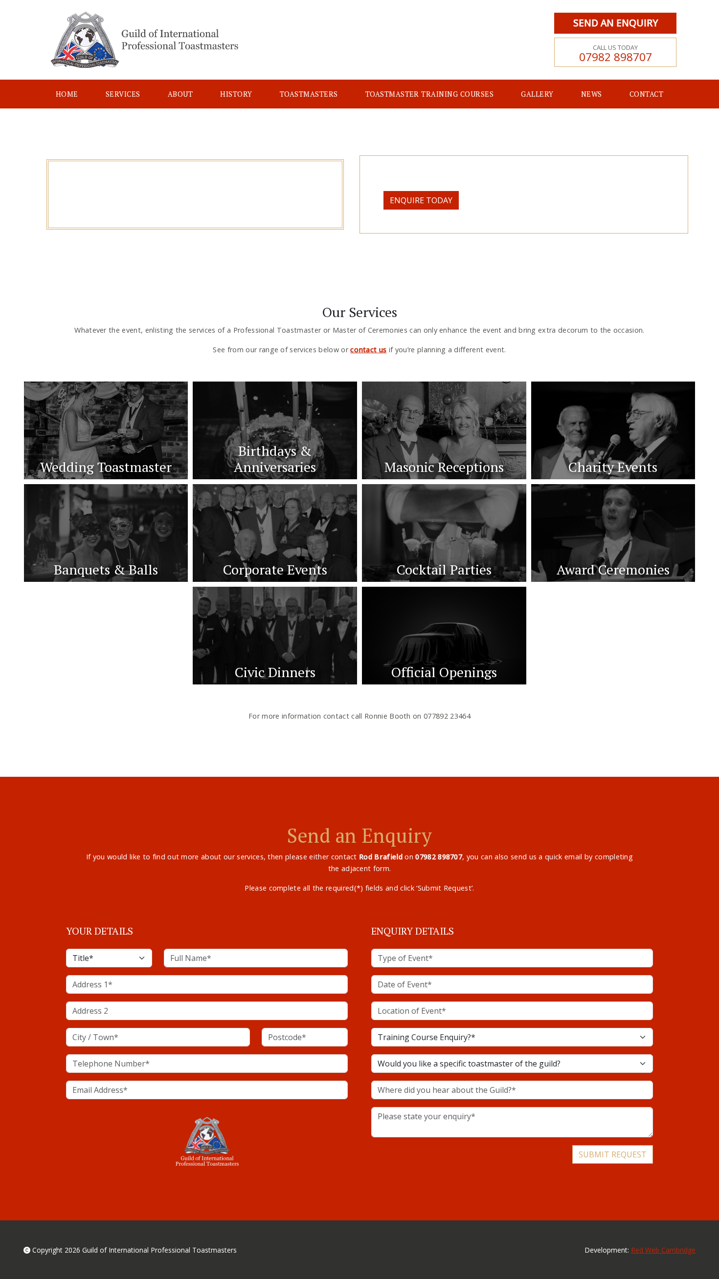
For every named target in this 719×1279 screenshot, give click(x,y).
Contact (646, 94)
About (180, 94)
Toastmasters (309, 94)
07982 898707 (615, 53)
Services (123, 94)
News (591, 94)
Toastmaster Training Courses (429, 94)
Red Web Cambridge (663, 1250)
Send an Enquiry (615, 22)
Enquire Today (421, 200)
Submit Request (613, 1154)
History (236, 94)
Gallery (537, 94)
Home (67, 94)
